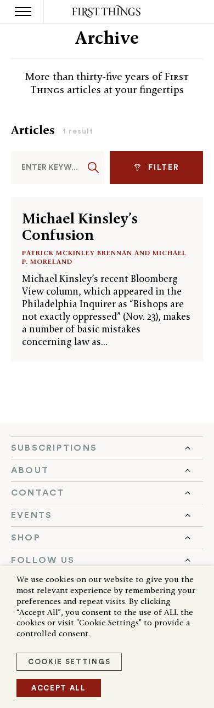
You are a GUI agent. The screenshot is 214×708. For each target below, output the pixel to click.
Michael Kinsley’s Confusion (80, 226)
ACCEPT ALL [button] (58, 688)
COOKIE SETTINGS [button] (69, 661)
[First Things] (107, 11)
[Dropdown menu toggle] (107, 448)
